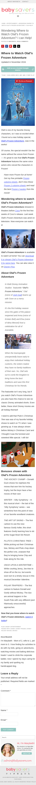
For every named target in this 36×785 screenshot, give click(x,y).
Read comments (22, 41)
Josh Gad (17, 295)
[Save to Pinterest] (3, 46)
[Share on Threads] (15, 46)
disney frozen (21, 628)
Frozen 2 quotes (19, 189)
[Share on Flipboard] (10, 46)
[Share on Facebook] (6, 46)
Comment (6, 691)
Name (4, 710)
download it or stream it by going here (17, 259)
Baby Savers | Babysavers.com (18, 11)
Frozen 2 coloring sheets (15, 185)
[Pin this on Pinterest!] (24, 81)
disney (13, 628)
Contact (25, 1)
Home (3, 23)
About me (26, 753)
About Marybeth (14, 1)
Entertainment (12, 23)
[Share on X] (18, 46)
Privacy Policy (31, 781)
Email (4, 720)
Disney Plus (9, 267)
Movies (15, 630)
